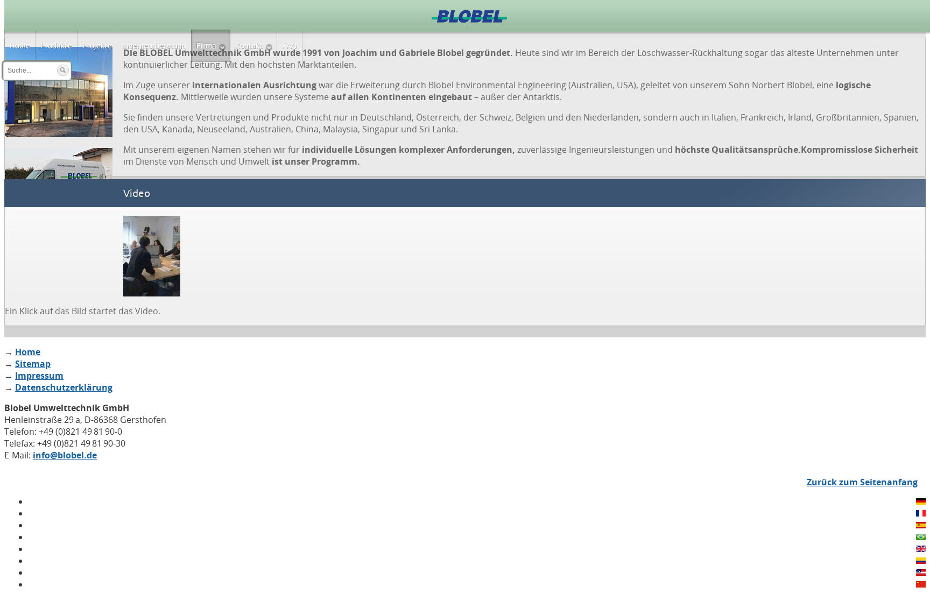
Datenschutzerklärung (63, 387)
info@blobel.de (65, 455)
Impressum (39, 375)
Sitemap (33, 364)
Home (27, 352)
